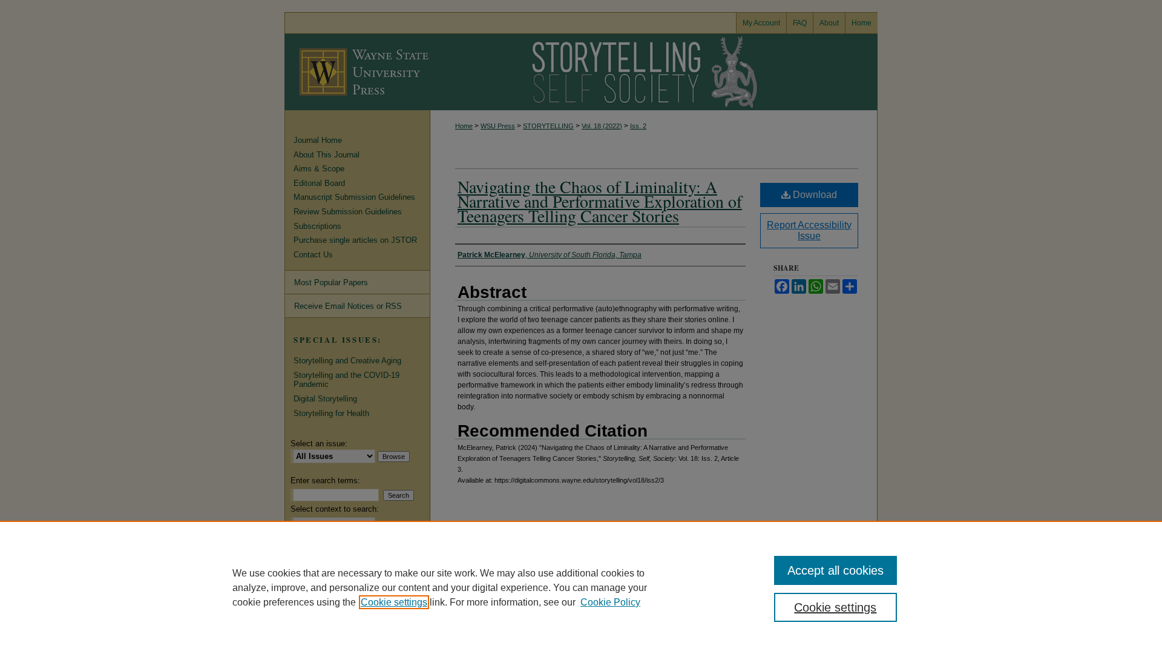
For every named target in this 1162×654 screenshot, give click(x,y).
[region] (581, 587)
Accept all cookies (835, 570)
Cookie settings (394, 602)
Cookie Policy (610, 602)
